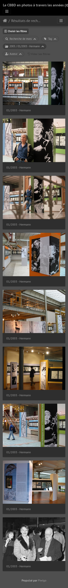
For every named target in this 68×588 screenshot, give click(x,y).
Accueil (5, 20)
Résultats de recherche (26, 20)
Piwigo (42, 580)
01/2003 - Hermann (18, 110)
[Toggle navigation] (7, 11)
